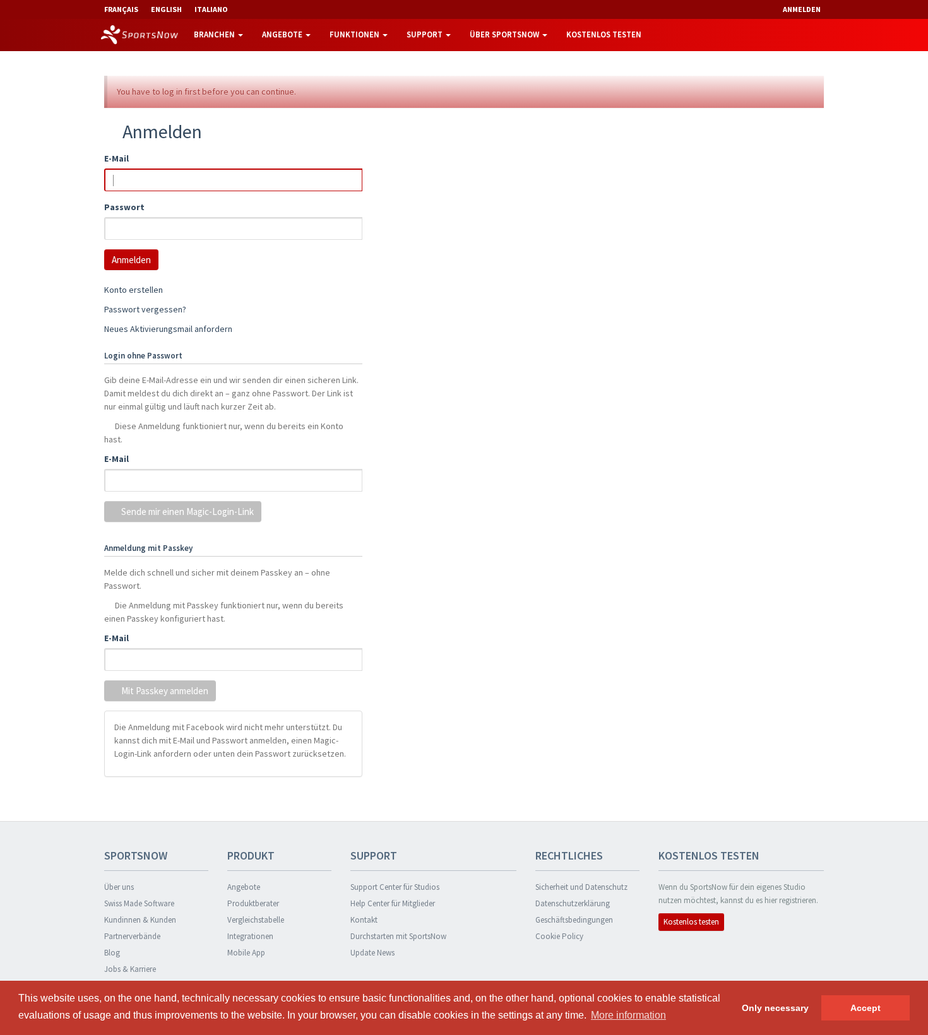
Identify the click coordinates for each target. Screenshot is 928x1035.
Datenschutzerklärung (572, 903)
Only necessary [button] (775, 1008)
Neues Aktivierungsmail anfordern (168, 328)
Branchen (215, 34)
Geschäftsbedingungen (574, 919)
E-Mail (116, 158)
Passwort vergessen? (145, 309)
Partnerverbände (132, 936)
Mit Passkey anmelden (163, 691)
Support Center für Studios (394, 887)
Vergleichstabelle (255, 919)
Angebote (283, 34)
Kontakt (364, 919)
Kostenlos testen (603, 34)
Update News (372, 952)
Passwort (124, 207)
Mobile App (246, 952)
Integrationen (250, 936)
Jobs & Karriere (130, 969)
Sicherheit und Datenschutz (581, 887)
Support (425, 34)
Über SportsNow (505, 34)
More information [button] (628, 1015)
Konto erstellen (133, 289)
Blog (112, 952)
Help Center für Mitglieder (392, 903)
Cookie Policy (559, 936)
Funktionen (355, 34)
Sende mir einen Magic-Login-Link (186, 512)
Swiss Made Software (139, 903)
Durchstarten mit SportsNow (398, 936)
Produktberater (253, 903)
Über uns (119, 887)
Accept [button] (865, 1008)
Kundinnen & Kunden (140, 919)
